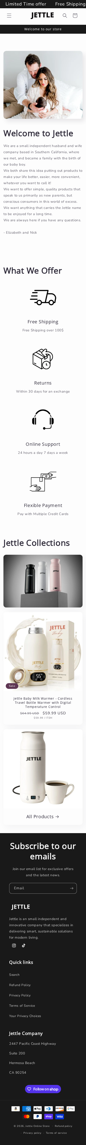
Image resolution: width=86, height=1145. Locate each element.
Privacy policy (32, 1133)
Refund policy (63, 1126)
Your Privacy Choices (25, 1016)
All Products (40, 817)
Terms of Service (22, 1006)
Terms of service (56, 1133)
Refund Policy (20, 985)
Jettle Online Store (37, 1126)
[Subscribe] (72, 888)
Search (14, 975)
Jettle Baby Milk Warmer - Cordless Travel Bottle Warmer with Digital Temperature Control (43, 702)
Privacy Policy (20, 995)
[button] (9, 16)
